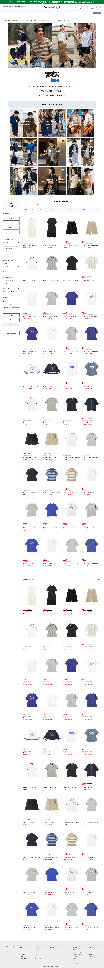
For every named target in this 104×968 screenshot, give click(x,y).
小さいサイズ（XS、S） (8, 280)
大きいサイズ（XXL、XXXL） (11, 232)
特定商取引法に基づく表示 (78, 954)
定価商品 (11, 315)
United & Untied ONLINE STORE (52, 7)
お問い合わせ (75, 960)
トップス (37, 949)
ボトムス (37, 956)
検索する (16, 307)
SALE (11, 320)
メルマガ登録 (75, 963)
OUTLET (11, 324)
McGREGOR (11, 218)
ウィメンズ (5, 252)
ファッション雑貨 (38, 958)
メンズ (4, 254)
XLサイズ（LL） (11, 227)
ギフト (36, 960)
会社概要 (75, 947)
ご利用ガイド (80, 8)
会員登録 (92, 8)
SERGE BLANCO (23, 958)
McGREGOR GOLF (23, 954)
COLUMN (52, 947)
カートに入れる (96, 7)
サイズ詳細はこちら (11, 333)
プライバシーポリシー (77, 952)
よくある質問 (75, 958)
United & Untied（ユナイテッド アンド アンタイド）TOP (15, 20)
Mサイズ (11, 223)
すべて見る (97, 579)
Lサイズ (5, 286)
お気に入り (100, 7)
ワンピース (37, 952)
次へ (100, 572)
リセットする (7, 307)
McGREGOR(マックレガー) (36, 20)
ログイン (86, 8)
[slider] (4, 301)
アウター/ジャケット (39, 954)
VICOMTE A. (22, 956)
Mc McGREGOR (23, 952)
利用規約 (75, 949)
